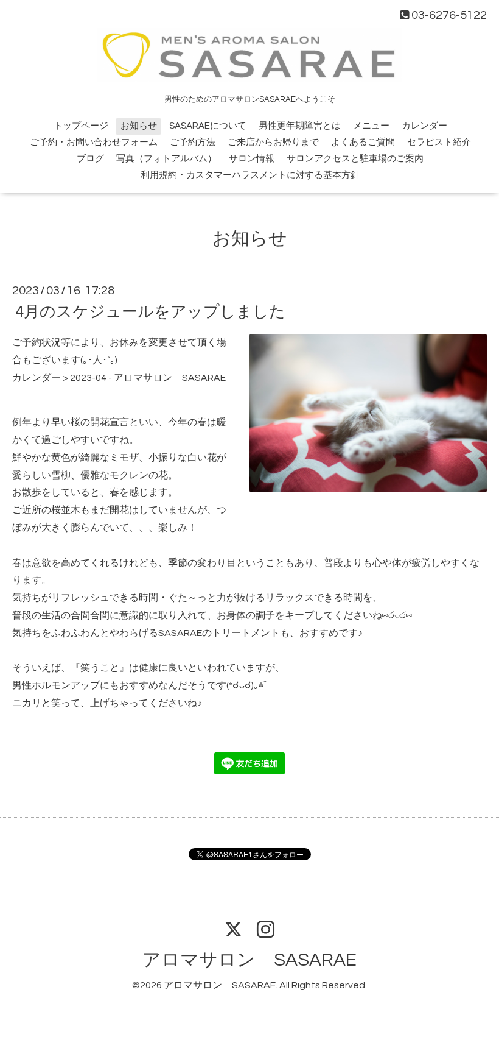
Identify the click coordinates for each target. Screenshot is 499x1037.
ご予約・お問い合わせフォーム (94, 142)
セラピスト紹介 (439, 142)
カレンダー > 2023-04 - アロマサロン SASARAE (119, 378)
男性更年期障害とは (300, 125)
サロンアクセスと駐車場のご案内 (355, 158)
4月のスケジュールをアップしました (150, 312)
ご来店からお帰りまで (273, 142)
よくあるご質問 (363, 142)
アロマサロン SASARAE (249, 959)
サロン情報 (251, 158)
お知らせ (138, 125)
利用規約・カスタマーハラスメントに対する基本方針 (250, 175)
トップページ (81, 125)
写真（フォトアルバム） (166, 158)
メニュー (371, 125)
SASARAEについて (207, 125)
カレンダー (424, 125)
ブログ (90, 158)
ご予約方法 (192, 142)
